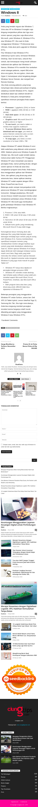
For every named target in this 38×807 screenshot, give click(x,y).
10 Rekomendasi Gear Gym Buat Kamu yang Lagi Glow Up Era (24, 645)
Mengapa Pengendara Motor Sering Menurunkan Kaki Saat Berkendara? (17, 471)
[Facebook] (3, 21)
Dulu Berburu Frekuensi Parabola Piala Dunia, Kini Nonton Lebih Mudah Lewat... (24, 758)
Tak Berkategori (15, 9)
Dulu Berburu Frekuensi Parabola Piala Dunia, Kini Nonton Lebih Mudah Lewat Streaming (19, 481)
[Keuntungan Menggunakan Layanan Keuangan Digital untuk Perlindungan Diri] (19, 509)
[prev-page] (18, 401)
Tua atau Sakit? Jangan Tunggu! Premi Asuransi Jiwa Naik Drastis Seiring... (24, 562)
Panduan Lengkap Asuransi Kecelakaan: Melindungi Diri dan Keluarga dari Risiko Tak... (24, 572)
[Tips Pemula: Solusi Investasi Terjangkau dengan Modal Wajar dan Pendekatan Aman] (6, 553)
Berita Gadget (10, 7)
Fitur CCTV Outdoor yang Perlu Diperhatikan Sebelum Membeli (31, 393)
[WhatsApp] (17, 21)
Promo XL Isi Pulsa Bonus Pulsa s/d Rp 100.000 (30, 346)
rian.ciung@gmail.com (23, 725)
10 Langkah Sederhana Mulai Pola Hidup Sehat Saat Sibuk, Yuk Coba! (18, 492)
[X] (8, 21)
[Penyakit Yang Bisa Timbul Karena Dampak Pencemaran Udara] (6, 386)
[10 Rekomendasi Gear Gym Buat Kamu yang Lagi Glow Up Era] (6, 646)
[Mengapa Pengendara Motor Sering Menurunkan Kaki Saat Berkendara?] (6, 739)
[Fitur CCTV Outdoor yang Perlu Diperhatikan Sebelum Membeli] (31, 386)
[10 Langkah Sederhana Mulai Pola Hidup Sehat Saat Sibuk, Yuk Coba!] (6, 627)
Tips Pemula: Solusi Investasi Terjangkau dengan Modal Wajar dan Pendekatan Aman (24, 552)
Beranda (3, 7)
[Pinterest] (12, 21)
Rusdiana (7, 15)
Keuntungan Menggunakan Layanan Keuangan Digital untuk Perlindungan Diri (18, 476)
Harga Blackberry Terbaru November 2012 (8, 346)
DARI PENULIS (25, 379)
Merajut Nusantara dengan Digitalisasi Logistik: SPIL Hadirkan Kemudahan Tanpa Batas (18, 487)
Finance (3, 786)
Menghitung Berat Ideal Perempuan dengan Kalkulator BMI (25, 654)
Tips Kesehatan (5, 789)
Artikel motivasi (5, 780)
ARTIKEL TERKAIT (13, 379)
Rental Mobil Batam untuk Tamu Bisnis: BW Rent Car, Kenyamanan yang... (24, 635)
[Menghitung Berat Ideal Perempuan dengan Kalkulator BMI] (6, 656)
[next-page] (20, 401)
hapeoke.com (14, 802)
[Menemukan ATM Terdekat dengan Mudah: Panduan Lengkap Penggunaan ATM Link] (19, 386)
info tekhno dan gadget (12, 328)
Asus (2, 792)
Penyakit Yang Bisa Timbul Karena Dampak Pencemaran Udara (6, 393)
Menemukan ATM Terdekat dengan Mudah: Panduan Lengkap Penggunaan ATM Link (18, 394)
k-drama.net (24, 802)
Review (3, 777)
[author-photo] (19, 357)
